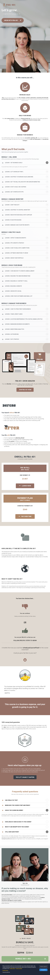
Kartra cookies (19, 968)
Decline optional (43, 966)
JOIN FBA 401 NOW (25, 389)
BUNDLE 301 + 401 (23, 959)
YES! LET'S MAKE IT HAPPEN (25, 777)
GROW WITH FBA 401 (11, 20)
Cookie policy (12, 968)
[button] (47, 162)
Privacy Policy (5, 970)
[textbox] (24, 275)
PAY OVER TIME (26, 516)
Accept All (43, 969)
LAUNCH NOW (26, 486)
